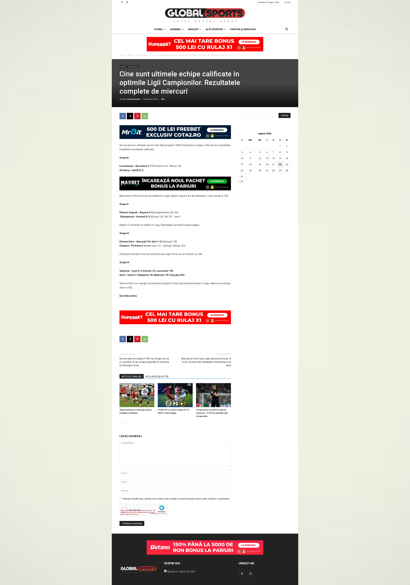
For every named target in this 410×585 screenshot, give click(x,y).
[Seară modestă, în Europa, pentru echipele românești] (136, 395)
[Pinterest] (137, 116)
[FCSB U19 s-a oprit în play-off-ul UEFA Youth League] (175, 395)
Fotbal (158, 29)
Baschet (193, 29)
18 (250, 164)
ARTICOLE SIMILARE (131, 376)
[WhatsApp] (145, 116)
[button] (287, 29)
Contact (287, 2)
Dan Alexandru (133, 99)
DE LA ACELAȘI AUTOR (157, 376)
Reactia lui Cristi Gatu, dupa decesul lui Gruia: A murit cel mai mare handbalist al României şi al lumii (206, 362)
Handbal (175, 29)
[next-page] (127, 423)
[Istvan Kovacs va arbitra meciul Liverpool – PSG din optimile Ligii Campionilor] (213, 395)
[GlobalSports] (205, 15)
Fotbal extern (142, 55)
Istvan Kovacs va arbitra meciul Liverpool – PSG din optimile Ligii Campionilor (211, 413)
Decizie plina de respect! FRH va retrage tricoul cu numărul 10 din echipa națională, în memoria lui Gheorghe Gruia (144, 362)
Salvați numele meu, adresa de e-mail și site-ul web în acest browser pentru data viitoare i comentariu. (176, 498)
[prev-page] (121, 423)
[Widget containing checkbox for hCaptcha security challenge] (143, 510)
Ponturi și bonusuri (243, 29)
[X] (127, 2)
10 (242, 158)
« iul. (241, 181)
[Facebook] (121, 2)
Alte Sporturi (214, 29)
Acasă (122, 55)
